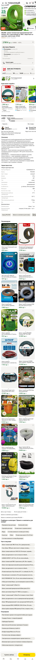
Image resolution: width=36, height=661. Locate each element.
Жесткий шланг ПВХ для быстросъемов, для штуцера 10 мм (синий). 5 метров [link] (9, 276)
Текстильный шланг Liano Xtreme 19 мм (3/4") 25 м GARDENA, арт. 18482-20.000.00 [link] (8, 391)
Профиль (32, 659)
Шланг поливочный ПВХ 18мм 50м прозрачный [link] (26, 391)
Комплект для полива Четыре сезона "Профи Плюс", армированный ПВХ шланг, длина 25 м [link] (9, 476)
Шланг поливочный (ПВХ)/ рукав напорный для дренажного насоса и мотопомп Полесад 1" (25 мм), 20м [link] (21, 107)
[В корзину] (12, 101)
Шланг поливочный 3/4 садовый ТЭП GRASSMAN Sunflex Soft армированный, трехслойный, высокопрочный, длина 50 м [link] (9, 448)
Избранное (18, 659)
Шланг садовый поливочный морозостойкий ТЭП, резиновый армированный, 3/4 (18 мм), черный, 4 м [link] (26, 419)
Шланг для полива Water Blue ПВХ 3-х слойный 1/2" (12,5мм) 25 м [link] (26, 505)
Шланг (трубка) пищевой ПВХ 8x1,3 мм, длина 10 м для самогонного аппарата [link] (26, 305)
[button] (3, 28)
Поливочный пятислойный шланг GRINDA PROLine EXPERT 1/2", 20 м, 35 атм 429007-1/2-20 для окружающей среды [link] (8, 107)
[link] (9, 525)
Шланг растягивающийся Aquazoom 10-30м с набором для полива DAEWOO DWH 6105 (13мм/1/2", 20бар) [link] (9, 419)
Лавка (10, 659)
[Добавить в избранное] (30, 3)
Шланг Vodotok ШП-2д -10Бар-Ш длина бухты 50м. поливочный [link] (26, 447)
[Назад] (3, 3)
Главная (3, 659)
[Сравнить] (27, 3)
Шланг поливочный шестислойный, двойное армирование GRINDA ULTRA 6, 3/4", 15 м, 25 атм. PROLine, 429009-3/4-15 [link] (9, 305)
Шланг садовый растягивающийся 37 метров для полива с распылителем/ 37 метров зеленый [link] (9, 333)
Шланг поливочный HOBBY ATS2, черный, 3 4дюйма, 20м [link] (26, 362)
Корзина (25, 659)
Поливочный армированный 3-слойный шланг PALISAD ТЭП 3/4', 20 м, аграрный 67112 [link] (26, 247)
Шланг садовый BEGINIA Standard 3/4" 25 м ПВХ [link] (25, 333)
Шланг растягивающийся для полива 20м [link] (9, 247)
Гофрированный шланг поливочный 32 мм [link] (24, 476)
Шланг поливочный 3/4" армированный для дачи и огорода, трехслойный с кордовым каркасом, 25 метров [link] (25, 276)
